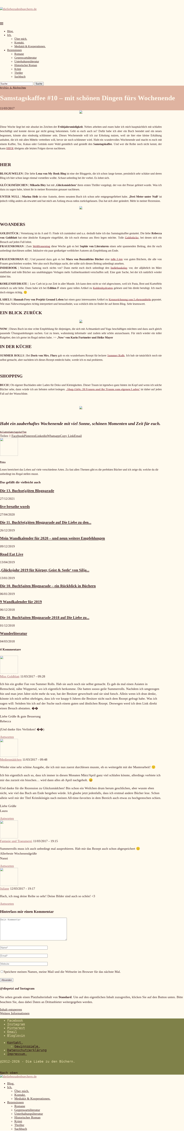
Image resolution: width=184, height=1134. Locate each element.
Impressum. (17, 1054)
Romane (19, 53)
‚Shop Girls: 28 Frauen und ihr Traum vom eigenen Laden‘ (103, 389)
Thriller (18, 72)
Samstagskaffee (17, 432)
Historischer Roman (25, 65)
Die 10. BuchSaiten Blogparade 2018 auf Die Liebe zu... (44, 617)
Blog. (10, 31)
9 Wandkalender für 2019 (21, 602)
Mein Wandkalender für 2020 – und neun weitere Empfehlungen (52, 538)
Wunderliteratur (13, 633)
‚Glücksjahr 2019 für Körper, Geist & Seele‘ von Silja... (44, 570)
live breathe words (15, 506)
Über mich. (20, 38)
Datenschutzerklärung (27, 1050)
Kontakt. (19, 42)
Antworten (7, 737)
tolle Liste (117, 259)
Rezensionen (14, 50)
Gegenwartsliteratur (25, 57)
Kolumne (4, 432)
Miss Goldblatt (9, 676)
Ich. (9, 35)
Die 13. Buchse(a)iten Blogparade (27, 491)
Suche (39, 83)
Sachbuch (20, 76)
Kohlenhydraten (103, 288)
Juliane (4, 888)
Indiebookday (119, 267)
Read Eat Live (11, 554)
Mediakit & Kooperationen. (30, 46)
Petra (3, 462)
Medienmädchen (11, 759)
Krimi (17, 69)
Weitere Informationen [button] (14, 1013)
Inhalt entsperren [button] (11, 1009)
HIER (10, 148)
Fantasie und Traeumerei (16, 841)
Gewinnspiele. (27, 1046)
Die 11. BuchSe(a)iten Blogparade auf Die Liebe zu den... (45, 522)
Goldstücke (132, 237)
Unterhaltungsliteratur (26, 61)
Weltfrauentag (41, 246)
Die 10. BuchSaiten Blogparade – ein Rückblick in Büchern (48, 586)
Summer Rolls (116, 355)
